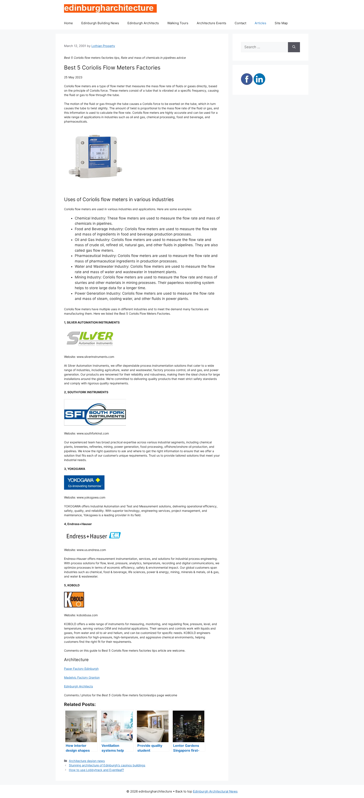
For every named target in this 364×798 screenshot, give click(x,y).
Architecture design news (87, 761)
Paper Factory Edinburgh (81, 668)
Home (68, 23)
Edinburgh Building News (100, 23)
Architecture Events (211, 23)
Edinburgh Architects (143, 23)
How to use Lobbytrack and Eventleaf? (96, 770)
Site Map (281, 23)
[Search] (294, 47)
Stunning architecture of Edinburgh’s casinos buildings (107, 765)
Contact (240, 23)
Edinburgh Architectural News (215, 791)
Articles (260, 23)
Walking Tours (177, 23)
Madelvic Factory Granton (82, 677)
